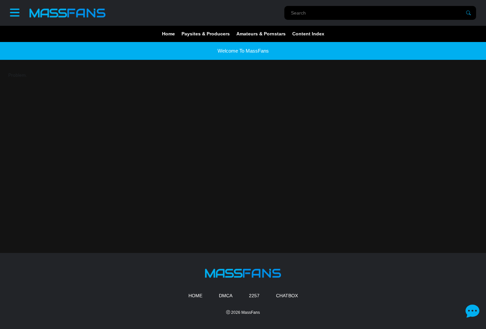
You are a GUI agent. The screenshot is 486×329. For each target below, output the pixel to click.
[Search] (468, 13)
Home (168, 33)
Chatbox (287, 295)
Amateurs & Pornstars (261, 33)
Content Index (308, 33)
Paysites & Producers (206, 33)
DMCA (225, 295)
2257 (254, 295)
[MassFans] (67, 13)
